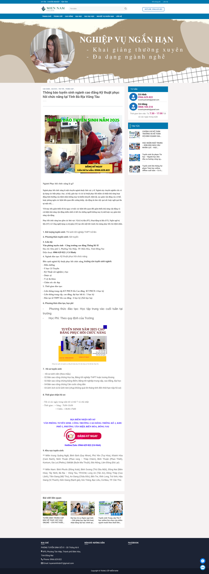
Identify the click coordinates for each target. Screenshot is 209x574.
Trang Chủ (46, 16)
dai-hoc (54, 89)
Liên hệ (165, 2)
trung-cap (69, 89)
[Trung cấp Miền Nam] (53, 8)
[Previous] (7, 51)
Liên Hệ (119, 16)
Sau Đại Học (89, 16)
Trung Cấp (58, 16)
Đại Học (78, 16)
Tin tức (62, 89)
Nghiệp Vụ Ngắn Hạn (105, 16)
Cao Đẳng (69, 16)
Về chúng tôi (156, 2)
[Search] (125, 9)
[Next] (202, 51)
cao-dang (47, 89)
